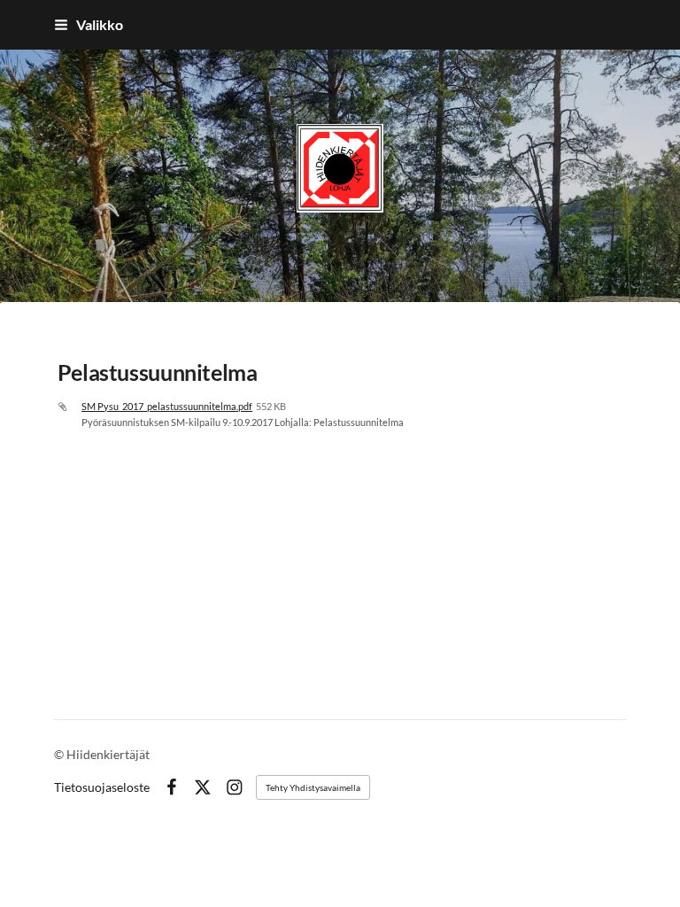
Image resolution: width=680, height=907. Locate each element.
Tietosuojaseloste (102, 787)
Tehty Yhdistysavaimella (313, 787)
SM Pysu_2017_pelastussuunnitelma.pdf (166, 406)
